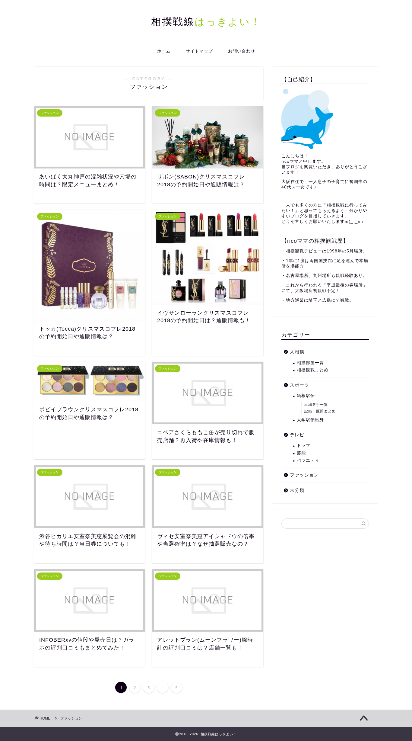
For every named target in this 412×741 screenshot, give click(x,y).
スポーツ (299, 384)
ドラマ (303, 445)
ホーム (164, 51)
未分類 (297, 490)
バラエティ (308, 460)
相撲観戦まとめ (312, 370)
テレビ (297, 434)
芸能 (301, 453)
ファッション (304, 474)
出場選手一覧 (316, 405)
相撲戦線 (206, 21)
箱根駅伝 (306, 395)
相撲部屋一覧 (310, 363)
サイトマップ (199, 51)
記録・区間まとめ (320, 411)
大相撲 (297, 351)
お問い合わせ (241, 51)
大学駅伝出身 (310, 420)
